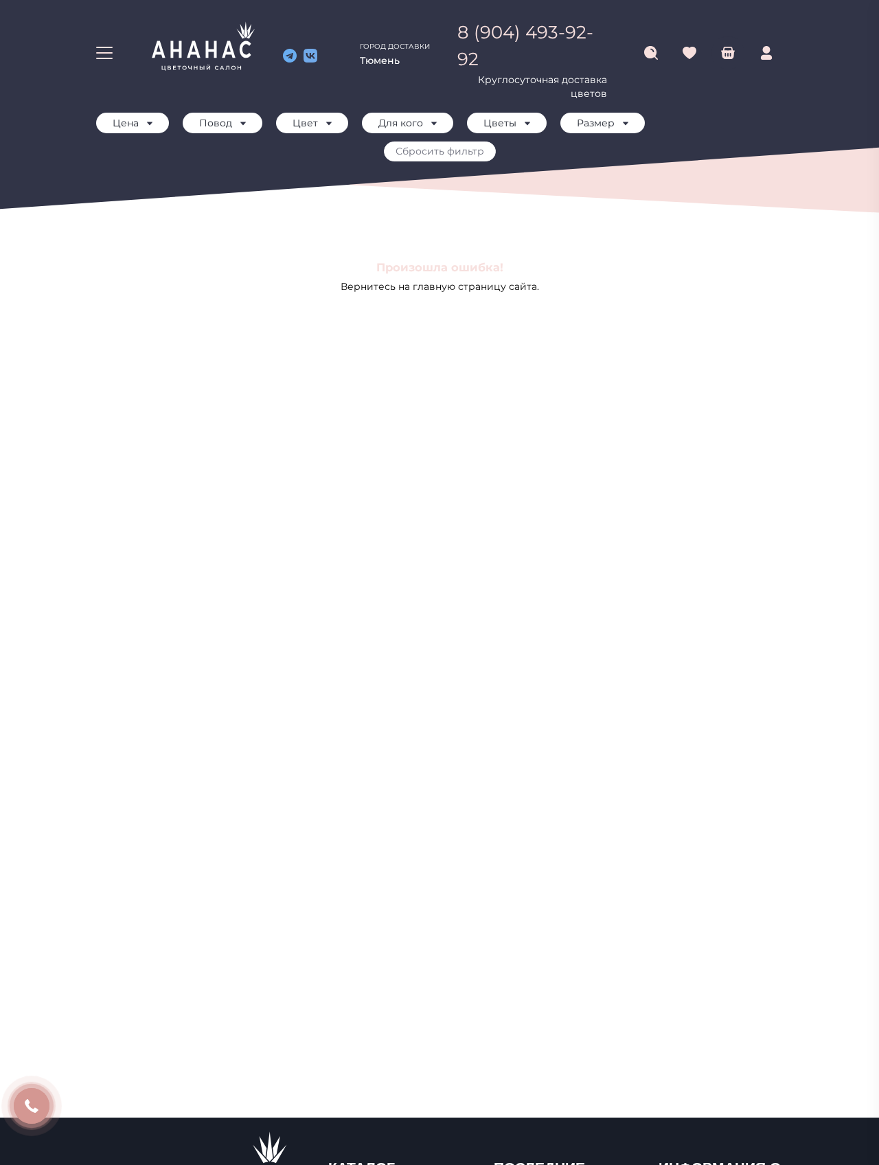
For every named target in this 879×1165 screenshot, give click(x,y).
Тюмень (380, 60)
